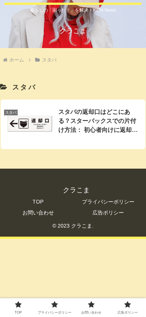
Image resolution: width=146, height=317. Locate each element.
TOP (38, 202)
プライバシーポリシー (108, 202)
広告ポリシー (108, 213)
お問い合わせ (38, 213)
